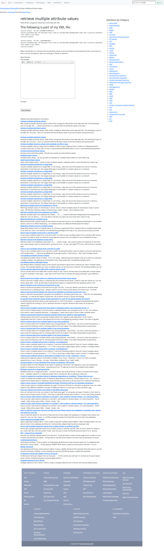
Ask (9, 12)
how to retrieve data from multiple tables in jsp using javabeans (44, 322)
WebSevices (113, 71)
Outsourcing (87, 485)
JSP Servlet (113, 39)
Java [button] (10, 3)
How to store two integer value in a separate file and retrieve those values (48, 278)
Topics (28, 12)
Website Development (111, 477)
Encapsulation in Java (51, 485)
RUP (110, 98)
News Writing (38, 525)
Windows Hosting (79, 529)
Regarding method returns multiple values (36, 226)
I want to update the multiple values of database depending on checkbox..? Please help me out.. (56, 376)
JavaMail (112, 44)
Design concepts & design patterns (122, 105)
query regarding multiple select (32, 419)
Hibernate (113, 55)
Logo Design (107, 493)
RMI (110, 94)
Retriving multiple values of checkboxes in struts (39, 205)
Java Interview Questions (118, 78)
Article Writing (39, 517)
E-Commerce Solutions (121, 513)
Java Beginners (114, 87)
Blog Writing (38, 521)
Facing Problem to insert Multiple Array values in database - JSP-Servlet (47, 362)
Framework (113, 66)
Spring (111, 53)
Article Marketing (40, 538)
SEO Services (127, 484)
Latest (13, 12)
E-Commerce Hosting (81, 525)
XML (17, 8)
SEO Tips (126, 493)
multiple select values (28, 155)
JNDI (110, 91)
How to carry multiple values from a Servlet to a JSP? (40, 249)
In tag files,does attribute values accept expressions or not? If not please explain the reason (55, 299)
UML (111, 101)
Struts (111, 69)
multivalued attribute (28, 440)
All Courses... (68, 504)
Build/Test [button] (57, 3)
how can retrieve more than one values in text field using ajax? (44, 390)
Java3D (111, 48)
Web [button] (49, 3)
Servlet (26, 504)
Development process (117, 114)
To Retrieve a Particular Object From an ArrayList (39, 454)
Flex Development (89, 496)
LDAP (111, 96)
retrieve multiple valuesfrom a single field (36, 164)
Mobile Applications (116, 62)
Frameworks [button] (19, 3)
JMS (110, 46)
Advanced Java (29, 496)
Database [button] (30, 3)
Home (2, 8)
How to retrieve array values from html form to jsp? (40, 285)
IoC (110, 119)
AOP (110, 117)
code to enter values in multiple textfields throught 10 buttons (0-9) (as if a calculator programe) (56, 383)
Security (112, 35)
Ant (110, 107)
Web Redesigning (109, 485)
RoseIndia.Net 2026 (86, 544)
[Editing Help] (71, 62)
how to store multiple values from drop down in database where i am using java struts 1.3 (54, 308)
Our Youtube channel (51, 500)
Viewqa (13, 8)
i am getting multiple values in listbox (34, 255)
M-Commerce (88, 493)
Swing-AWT (113, 23)
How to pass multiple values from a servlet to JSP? (39, 233)
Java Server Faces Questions (119, 37)
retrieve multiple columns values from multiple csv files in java (44, 144)
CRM (114, 517)
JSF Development (89, 481)
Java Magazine (114, 73)
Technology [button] (40, 3)
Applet (111, 89)
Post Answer (25, 59)
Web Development (109, 489)
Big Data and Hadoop (71, 477)
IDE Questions (114, 60)
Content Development (42, 513)
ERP (84, 489)
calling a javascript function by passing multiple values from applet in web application (53, 315)
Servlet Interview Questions (119, 80)
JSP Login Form (49, 496)
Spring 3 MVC (48, 489)
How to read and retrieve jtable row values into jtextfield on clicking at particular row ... (53, 292)
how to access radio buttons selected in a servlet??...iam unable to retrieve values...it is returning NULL (59, 397)
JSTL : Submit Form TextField (31, 433)
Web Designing (108, 481)
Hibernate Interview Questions (120, 82)
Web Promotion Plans (130, 497)
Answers (7, 8)
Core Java (66, 481)
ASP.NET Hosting (79, 517)
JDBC (111, 28)
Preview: (23, 102)
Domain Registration (110, 500)
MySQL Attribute (26, 447)
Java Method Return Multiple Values (34, 262)
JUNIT (111, 85)
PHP (110, 121)
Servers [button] (67, 3)
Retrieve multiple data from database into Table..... (39, 212)
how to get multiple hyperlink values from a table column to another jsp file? (49, 426)
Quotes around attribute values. (32, 151)
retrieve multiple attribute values (33, 121)
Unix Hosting (78, 521)
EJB (110, 41)
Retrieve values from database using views (36, 240)
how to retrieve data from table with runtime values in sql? (42, 269)
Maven (111, 57)
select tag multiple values (30, 160)
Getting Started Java (51, 477)
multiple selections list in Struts (32, 460)
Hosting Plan (77, 532)
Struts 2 (66, 500)
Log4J (111, 51)
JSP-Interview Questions (118, 76)
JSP (25, 500)
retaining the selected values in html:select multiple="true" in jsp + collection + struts (52, 356)
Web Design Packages (111, 496)
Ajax (110, 64)
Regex (111, 30)
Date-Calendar (114, 25)
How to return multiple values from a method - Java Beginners (44, 342)
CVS (110, 110)
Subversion (113, 112)
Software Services (89, 477)
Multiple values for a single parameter (34, 369)
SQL (110, 103)
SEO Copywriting (40, 529)
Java (25, 477)
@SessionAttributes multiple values (33, 219)
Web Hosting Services (81, 513)
